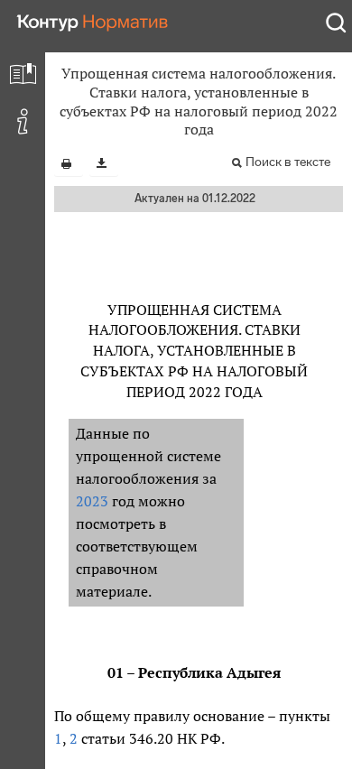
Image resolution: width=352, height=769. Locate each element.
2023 (92, 501)
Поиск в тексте (287, 162)
